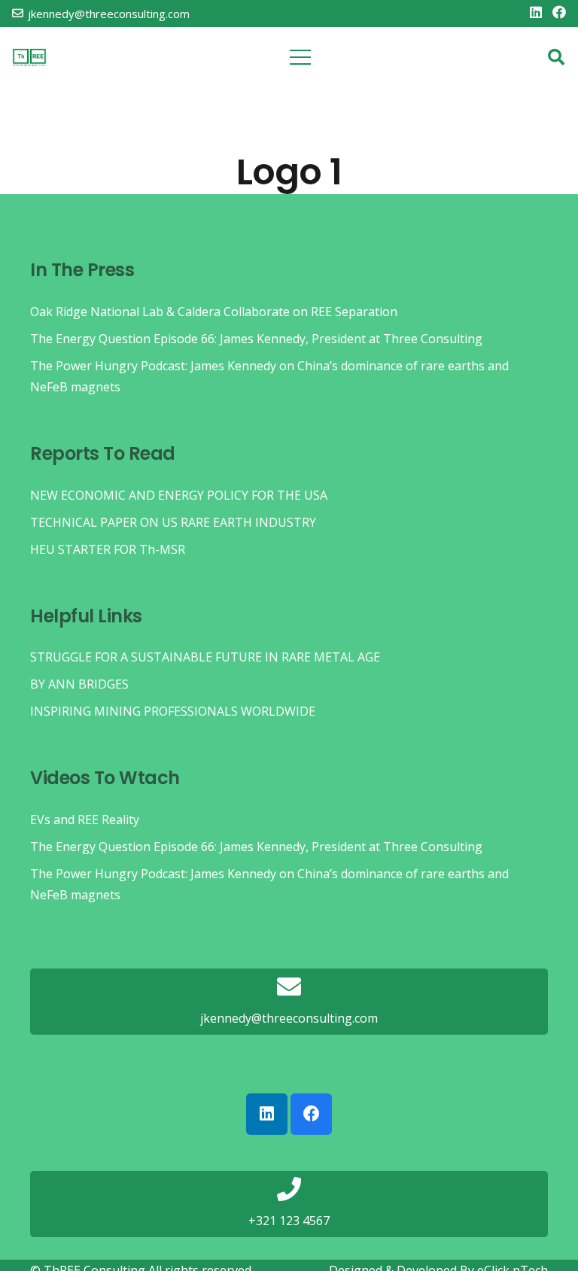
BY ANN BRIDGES (79, 684)
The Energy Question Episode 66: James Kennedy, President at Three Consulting (256, 338)
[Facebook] (559, 12)
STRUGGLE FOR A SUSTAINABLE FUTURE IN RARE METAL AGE (205, 657)
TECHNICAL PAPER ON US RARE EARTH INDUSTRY (173, 522)
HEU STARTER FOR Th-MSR (107, 549)
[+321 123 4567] (289, 1190)
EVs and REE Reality (84, 819)
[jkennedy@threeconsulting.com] (289, 988)
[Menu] (301, 57)
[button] (556, 57)
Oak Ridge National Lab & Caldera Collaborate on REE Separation (213, 311)
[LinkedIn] (536, 12)
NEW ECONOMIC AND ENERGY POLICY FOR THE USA (178, 495)
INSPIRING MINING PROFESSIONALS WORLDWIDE (172, 711)
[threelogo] (29, 57)
